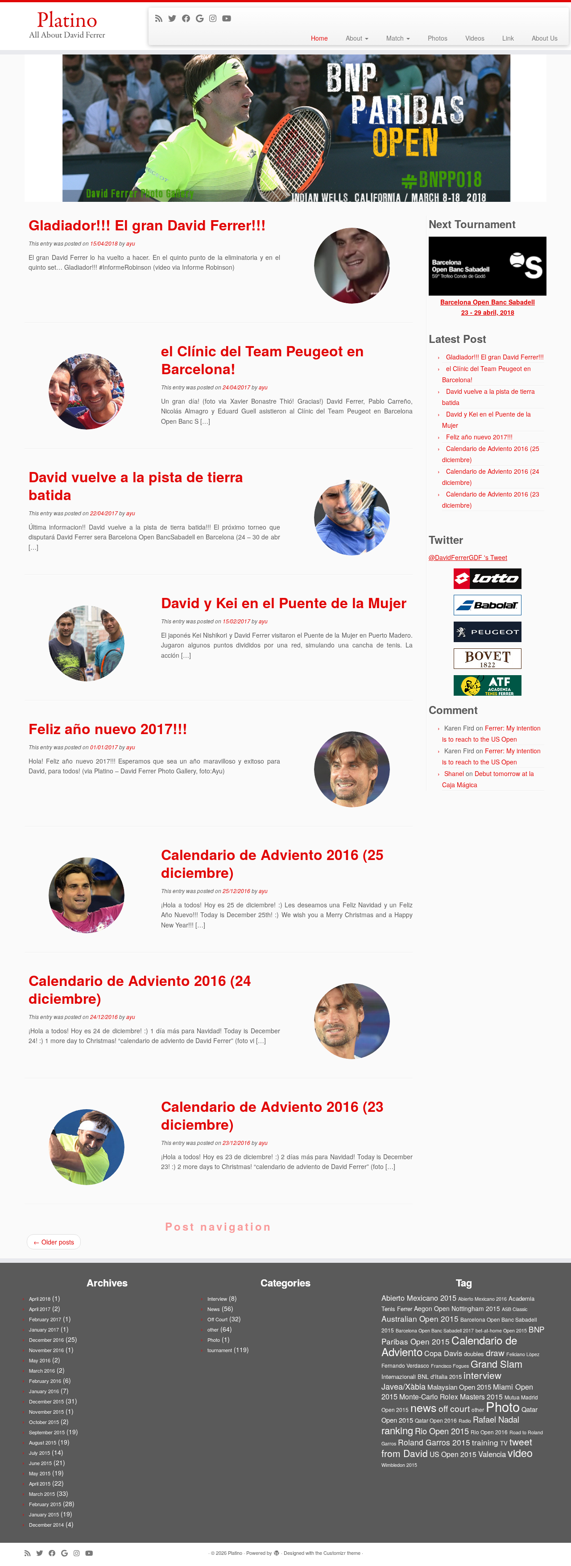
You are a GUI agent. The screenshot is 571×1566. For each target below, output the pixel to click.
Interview (217, 1298)
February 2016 (45, 1380)
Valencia (492, 1454)
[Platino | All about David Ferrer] (66, 24)
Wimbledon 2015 (399, 1465)
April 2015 (39, 1483)
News (213, 1308)
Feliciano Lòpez (522, 1354)
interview (482, 1375)
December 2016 (46, 1339)
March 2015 (42, 1493)
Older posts (53, 1241)
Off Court (217, 1319)
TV (504, 1443)
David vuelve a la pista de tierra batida (136, 485)
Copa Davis (443, 1353)
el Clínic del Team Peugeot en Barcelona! (262, 359)
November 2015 (46, 1411)
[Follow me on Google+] (202, 18)
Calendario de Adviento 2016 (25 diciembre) (272, 863)
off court (454, 1408)
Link (508, 37)
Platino (235, 1552)
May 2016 (39, 1360)
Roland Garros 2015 (434, 1442)
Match (395, 37)
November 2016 (46, 1349)
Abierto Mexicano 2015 (418, 1297)
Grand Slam (496, 1363)
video (520, 1452)
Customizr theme (341, 1552)
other (213, 1329)
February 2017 (45, 1319)
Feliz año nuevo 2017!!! (108, 728)
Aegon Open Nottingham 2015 (457, 1308)
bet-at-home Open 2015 (501, 1330)
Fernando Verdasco (405, 1365)
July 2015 (39, 1452)
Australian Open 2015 (420, 1318)
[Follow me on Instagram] (215, 18)
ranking (397, 1430)
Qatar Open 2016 (436, 1420)
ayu (130, 243)
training (485, 1442)
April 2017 (39, 1308)
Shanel (454, 773)
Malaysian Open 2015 (459, 1386)
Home (319, 37)
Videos (474, 37)
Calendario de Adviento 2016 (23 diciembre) (272, 1115)
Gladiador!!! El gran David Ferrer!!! (147, 224)
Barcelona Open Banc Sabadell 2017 (435, 1330)
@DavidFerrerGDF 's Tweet (468, 557)
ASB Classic (514, 1309)
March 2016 (42, 1370)
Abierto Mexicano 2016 (482, 1298)
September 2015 (47, 1432)
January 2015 (44, 1514)
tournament (219, 1349)
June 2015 (40, 1462)
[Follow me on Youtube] (229, 18)
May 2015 (39, 1473)
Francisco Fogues (450, 1365)
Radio (465, 1420)
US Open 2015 (453, 1454)
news (423, 1407)
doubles (474, 1353)
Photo (213, 1339)
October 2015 (44, 1421)
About (355, 37)
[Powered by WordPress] (276, 1551)
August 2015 (42, 1442)
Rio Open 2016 (489, 1432)
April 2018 (39, 1298)
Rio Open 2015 (442, 1431)
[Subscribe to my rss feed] (161, 18)
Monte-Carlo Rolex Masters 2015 (451, 1396)
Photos (437, 37)
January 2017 (44, 1329)
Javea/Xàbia (403, 1386)
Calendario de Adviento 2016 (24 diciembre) (140, 989)
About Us (545, 37)
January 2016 (44, 1391)
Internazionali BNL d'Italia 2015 (421, 1376)
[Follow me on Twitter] (175, 18)
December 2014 (46, 1524)
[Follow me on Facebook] (189, 18)
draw (495, 1352)
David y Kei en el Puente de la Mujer (283, 602)
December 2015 (46, 1401)
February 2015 (45, 1504)
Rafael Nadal (496, 1419)
